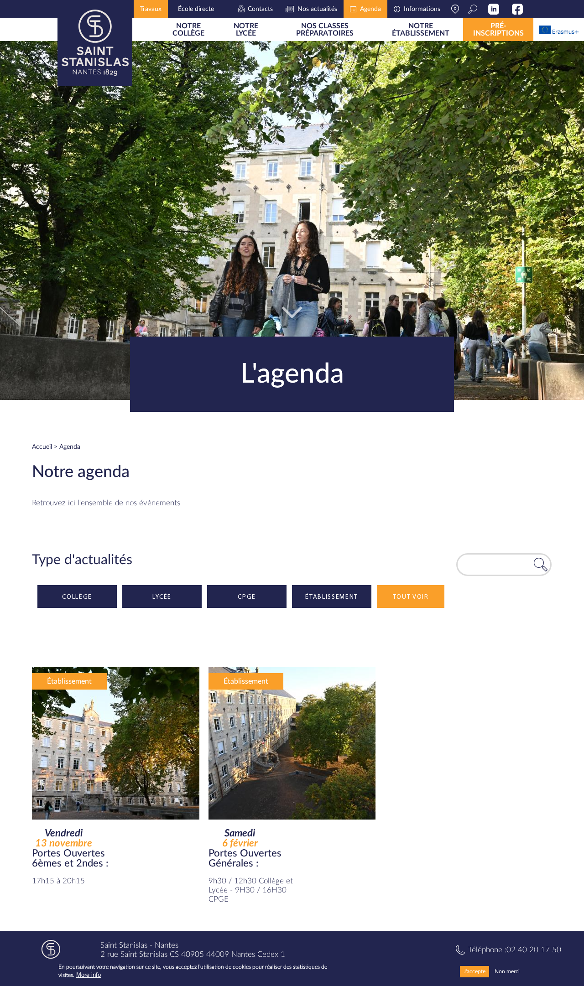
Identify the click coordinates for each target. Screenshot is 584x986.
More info (88, 974)
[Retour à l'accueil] (94, 43)
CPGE (247, 596)
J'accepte (474, 971)
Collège (77, 596)
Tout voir (411, 596)
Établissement (331, 596)
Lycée (161, 596)
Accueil (42, 447)
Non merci (507, 971)
